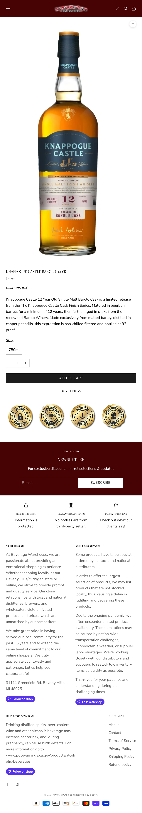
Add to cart (71, 378)
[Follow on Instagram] (17, 784)
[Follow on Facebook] (8, 784)
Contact (115, 732)
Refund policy (120, 764)
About (114, 724)
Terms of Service (122, 740)
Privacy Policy (120, 748)
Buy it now (71, 391)
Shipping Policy (121, 756)
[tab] (17, 288)
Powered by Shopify (87, 795)
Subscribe (100, 482)
